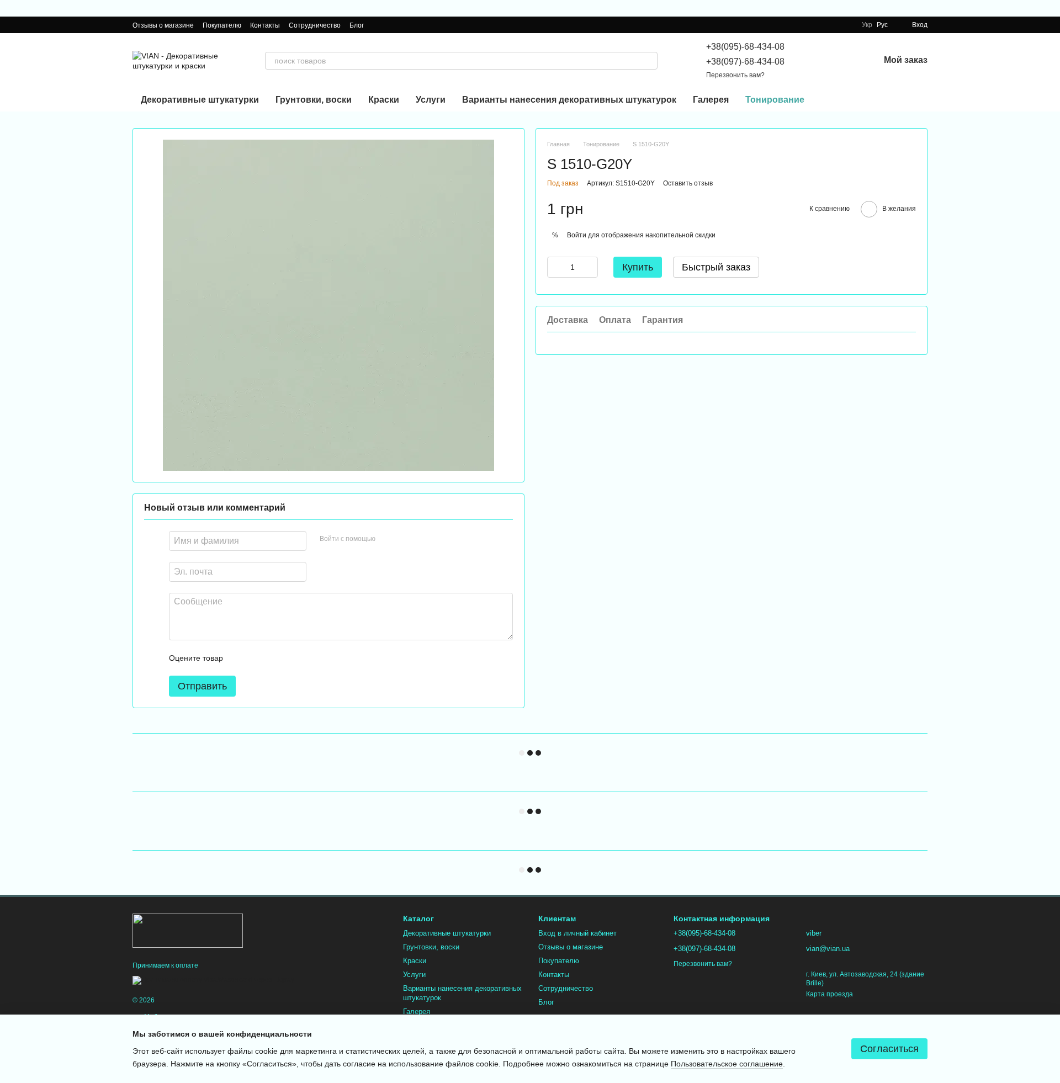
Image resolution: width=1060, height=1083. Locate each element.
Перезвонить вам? (735, 75)
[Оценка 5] (312, 658)
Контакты (265, 25)
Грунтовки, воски (313, 99)
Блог (356, 25)
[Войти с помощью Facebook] (387, 539)
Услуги (431, 99)
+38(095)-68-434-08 (745, 46)
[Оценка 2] (259, 658)
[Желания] (842, 61)
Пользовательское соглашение (727, 1063)
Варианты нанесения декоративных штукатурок (569, 99)
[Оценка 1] (241, 658)
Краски (383, 99)
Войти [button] (576, 235)
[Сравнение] (813, 61)
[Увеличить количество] (589, 268)
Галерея (711, 99)
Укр (867, 25)
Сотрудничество (315, 25)
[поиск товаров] (649, 61)
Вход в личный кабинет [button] (577, 933)
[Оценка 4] (294, 658)
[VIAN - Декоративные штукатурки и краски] (187, 930)
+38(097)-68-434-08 (745, 61)
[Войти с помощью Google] (405, 539)
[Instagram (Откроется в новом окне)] (379, 24)
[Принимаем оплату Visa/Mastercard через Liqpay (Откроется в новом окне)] (213, 980)
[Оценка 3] (276, 658)
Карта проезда (829, 994)
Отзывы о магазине (163, 25)
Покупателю (222, 25)
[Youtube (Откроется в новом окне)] (405, 24)
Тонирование (774, 99)
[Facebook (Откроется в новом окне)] (392, 24)
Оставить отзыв (688, 184)
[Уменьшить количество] (555, 268)
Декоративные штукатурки (200, 99)
